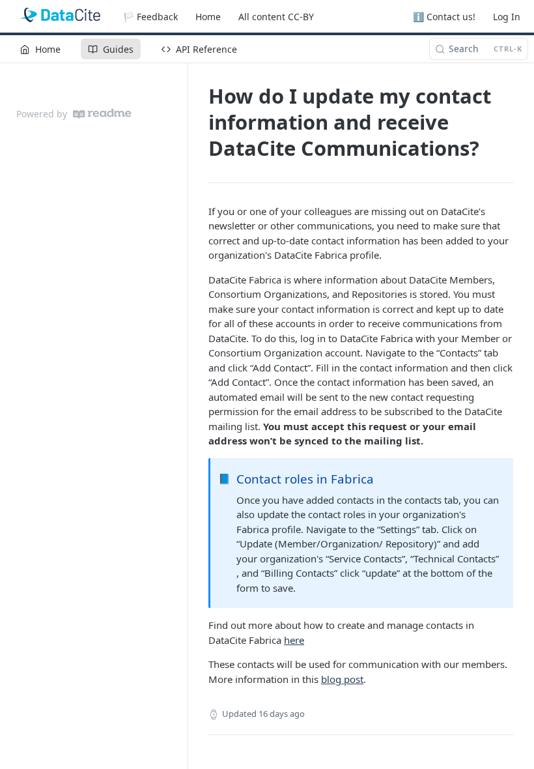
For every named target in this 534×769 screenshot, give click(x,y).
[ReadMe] (102, 114)
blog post (342, 679)
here (294, 639)
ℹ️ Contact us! (444, 16)
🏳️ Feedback (150, 16)
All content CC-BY (276, 16)
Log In (506, 16)
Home (208, 16)
